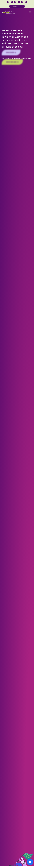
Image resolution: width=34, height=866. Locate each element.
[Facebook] (8, 2)
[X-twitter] (12, 2)
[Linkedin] (26, 2)
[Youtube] (19, 2)
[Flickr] (15, 2)
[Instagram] (22, 2)
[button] (30, 12)
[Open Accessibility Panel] (30, 862)
